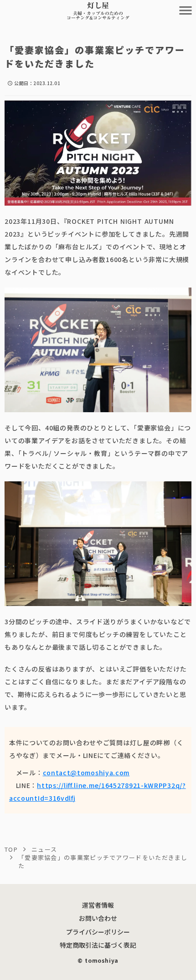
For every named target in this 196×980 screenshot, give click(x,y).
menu (185, 10)
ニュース (44, 849)
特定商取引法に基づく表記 (98, 945)
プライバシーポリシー (98, 932)
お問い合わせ (98, 918)
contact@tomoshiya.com (86, 772)
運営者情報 (98, 905)
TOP (11, 849)
